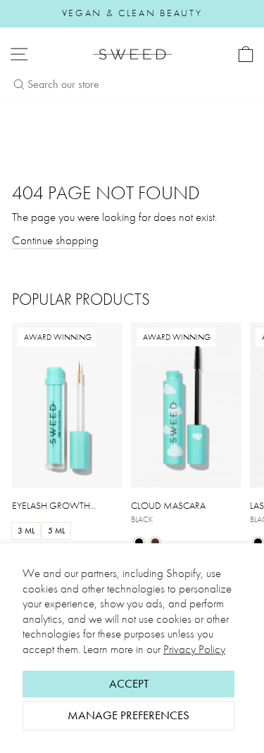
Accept (129, 683)
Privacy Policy (194, 649)
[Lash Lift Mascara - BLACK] (258, 542)
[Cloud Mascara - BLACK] (139, 542)
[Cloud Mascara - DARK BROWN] (155, 542)
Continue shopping (55, 240)
